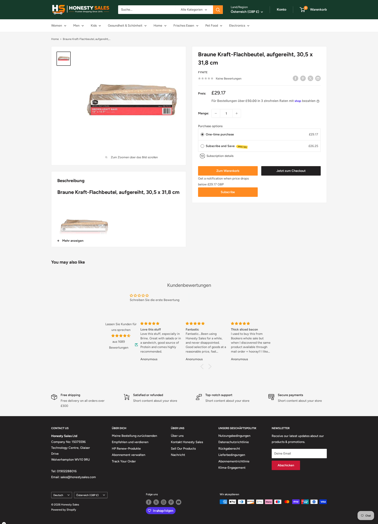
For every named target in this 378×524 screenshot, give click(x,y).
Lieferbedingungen (231, 455)
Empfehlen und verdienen (130, 442)
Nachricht (178, 455)
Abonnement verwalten (128, 455)
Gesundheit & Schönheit (125, 25)
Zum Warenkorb (227, 171)
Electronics (237, 25)
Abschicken (286, 465)
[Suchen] (218, 9)
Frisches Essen (183, 25)
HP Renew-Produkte (126, 448)
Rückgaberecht (229, 448)
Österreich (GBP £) (87, 495)
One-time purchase (220, 134)
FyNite (203, 72)
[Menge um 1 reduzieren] (216, 113)
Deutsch (58, 495)
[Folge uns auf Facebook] (148, 502)
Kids (94, 25)
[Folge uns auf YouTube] (178, 502)
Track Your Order (124, 461)
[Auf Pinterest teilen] (303, 78)
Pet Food (211, 25)
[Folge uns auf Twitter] (156, 502)
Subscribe (228, 192)
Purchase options (210, 126)
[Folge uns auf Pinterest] (171, 502)
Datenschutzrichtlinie (233, 442)
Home (158, 25)
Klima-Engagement (232, 467)
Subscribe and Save (226, 146)
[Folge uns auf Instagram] (163, 502)
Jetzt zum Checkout (291, 171)
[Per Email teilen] (318, 78)
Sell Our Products (183, 448)
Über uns (177, 436)
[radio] (202, 134)
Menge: (203, 113)
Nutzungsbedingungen (234, 436)
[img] (121, 336)
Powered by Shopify (63, 509)
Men (76, 25)
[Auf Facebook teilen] (295, 78)
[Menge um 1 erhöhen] (237, 113)
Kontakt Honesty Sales (187, 442)
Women (56, 25)
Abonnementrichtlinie (233, 461)
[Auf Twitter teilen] (310, 78)
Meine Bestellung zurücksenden (134, 436)
